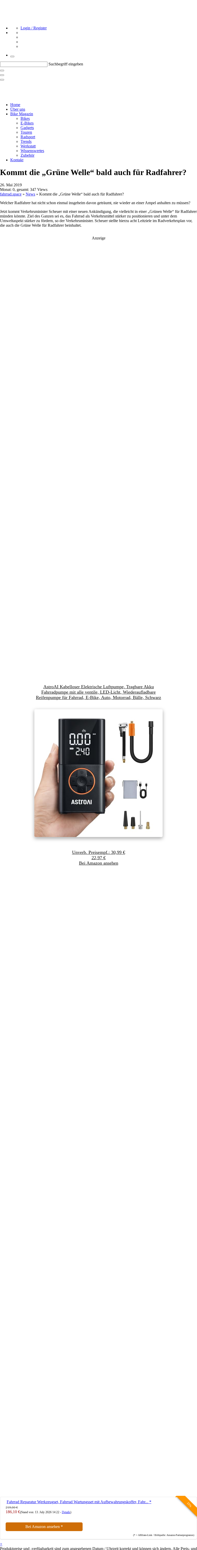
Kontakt (16, 160)
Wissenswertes (32, 150)
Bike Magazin (21, 114)
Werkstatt (28, 146)
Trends (26, 141)
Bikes (25, 118)
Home (15, 104)
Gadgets (27, 127)
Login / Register (34, 28)
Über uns (17, 109)
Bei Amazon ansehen (44, 1526)
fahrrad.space (11, 194)
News (30, 194)
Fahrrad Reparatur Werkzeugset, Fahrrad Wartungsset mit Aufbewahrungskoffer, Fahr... (79, 1502)
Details (66, 1512)
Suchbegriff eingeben (65, 64)
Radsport (28, 137)
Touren (26, 132)
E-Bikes (27, 123)
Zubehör (27, 155)
